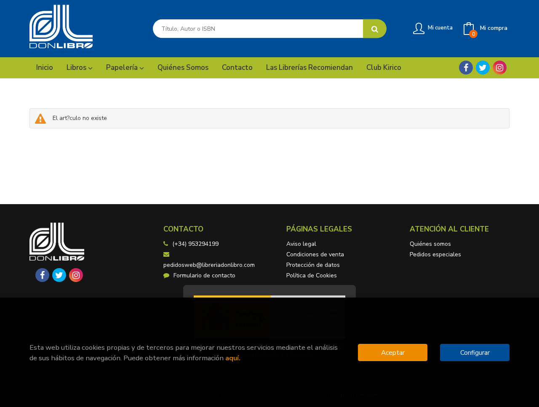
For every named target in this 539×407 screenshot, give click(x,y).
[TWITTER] (483, 67)
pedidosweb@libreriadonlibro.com (209, 265)
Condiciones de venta (315, 254)
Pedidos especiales (435, 254)
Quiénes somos (430, 244)
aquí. (232, 358)
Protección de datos (313, 265)
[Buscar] (375, 28)
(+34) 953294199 (195, 244)
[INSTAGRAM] (500, 67)
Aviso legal (301, 244)
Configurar (475, 352)
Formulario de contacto (204, 275)
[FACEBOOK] (466, 67)
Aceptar (393, 352)
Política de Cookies (311, 275)
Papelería (122, 67)
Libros (77, 67)
